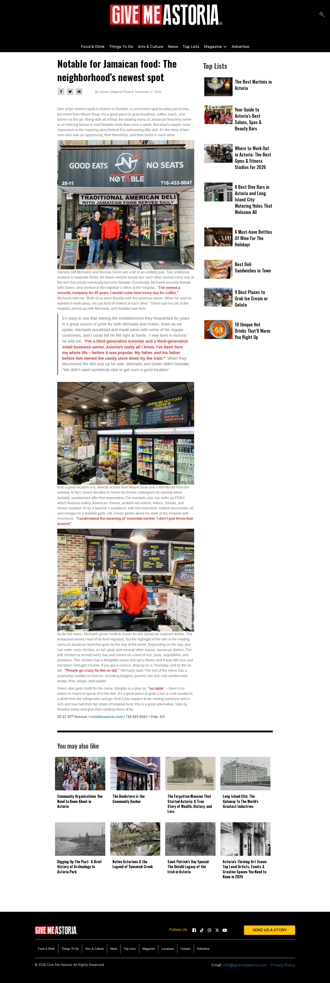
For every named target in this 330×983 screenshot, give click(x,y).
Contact (185, 948)
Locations (167, 948)
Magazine (148, 948)
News (113, 948)
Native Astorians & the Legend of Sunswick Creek (132, 864)
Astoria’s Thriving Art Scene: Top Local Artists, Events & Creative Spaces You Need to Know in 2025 (245, 869)
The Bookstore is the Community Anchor (128, 799)
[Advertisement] (238, 405)
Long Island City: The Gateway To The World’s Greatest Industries (240, 801)
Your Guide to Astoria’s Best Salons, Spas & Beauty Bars (248, 119)
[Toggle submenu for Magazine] (225, 46)
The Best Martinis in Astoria (253, 84)
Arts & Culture (94, 948)
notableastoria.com (106, 717)
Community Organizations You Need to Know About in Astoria (79, 801)
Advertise (203, 948)
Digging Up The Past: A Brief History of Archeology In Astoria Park (79, 866)
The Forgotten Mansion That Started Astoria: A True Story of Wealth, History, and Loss (189, 804)
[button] (322, 14)
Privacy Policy (283, 965)
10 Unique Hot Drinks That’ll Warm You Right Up (252, 330)
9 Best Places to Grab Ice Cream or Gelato (251, 298)
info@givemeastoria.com (245, 965)
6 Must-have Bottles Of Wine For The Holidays (253, 238)
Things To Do (70, 948)
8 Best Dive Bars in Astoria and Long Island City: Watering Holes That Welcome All (253, 199)
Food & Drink (46, 948)
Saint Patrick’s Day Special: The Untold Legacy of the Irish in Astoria (188, 866)
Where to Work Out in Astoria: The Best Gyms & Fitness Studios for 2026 (253, 157)
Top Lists (130, 948)
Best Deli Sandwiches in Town (253, 267)
